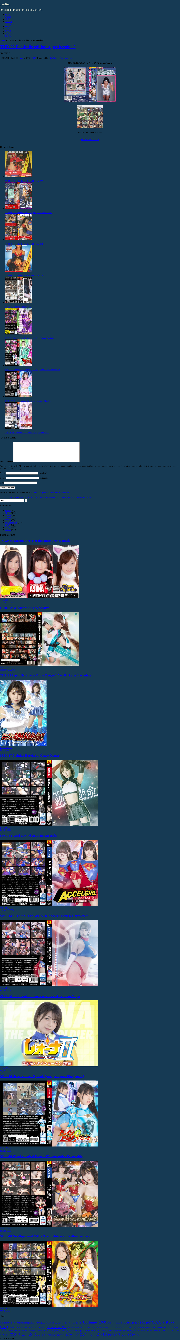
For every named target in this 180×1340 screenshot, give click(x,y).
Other (7, 26)
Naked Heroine (156, 1327)
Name (2, 473)
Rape (21, 1331)
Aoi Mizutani (24, 1323)
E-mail (3, 478)
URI (2, 483)
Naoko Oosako (171, 1328)
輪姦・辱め (119, 1334)
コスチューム (26, 1334)
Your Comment (6, 461)
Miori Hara (143, 1328)
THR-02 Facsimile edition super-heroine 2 (38, 46)
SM (74, 1331)
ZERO (8, 31)
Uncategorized (11, 522)
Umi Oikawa (102, 1331)
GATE (111, 1323)
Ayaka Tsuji (63, 1322)
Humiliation (57, 1327)
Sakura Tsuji (65, 1331)
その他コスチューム (156, 1331)
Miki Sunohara (129, 1328)
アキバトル (172, 1331)
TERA (8, 24)
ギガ (4, 1334)
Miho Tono (115, 1327)
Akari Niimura (8, 1323)
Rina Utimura (30, 1330)
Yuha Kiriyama (115, 1331)
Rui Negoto (55, 1331)
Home (2, 40)
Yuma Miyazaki (139, 1330)
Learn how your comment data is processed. (51, 492)
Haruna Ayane (24, 1327)
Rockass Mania (43, 1331)
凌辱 (61, 1335)
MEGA (8, 19)
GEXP (144, 1322)
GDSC (130, 1322)
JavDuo (5, 4)
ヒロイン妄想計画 (50, 1335)
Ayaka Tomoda (48, 1323)
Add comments (66, 58)
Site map (9, 36)
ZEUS (8, 33)
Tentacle (8, 21)
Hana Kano (13, 1327)
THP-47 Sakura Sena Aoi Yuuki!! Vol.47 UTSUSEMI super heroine (30, 497)
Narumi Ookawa (9, 1330)
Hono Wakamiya (38, 1328)
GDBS (119, 1323)
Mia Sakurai (53, 58)
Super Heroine (87, 1330)
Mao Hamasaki (102, 1328)
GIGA (8, 14)
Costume (94, 1322)
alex (21, 58)
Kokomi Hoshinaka (75, 1328)
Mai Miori (89, 1328)
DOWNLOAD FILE (90, 139)
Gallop (8, 17)
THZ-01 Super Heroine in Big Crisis (75, 497)
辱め (134, 1334)
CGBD (77, 1323)
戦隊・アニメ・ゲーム (87, 1334)
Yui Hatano (128, 1331)
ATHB (37, 1323)
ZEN (7, 29)
